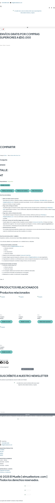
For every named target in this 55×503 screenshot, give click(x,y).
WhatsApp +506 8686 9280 (40, 200)
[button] (1, 6)
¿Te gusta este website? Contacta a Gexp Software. (11, 500)
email (4, 209)
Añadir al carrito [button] (6, 321)
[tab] (7, 190)
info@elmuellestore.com (8, 202)
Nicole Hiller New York (15, 155)
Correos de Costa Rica (38, 222)
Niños (4, 45)
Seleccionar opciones (45, 321)
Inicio (1, 45)
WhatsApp (49, 207)
